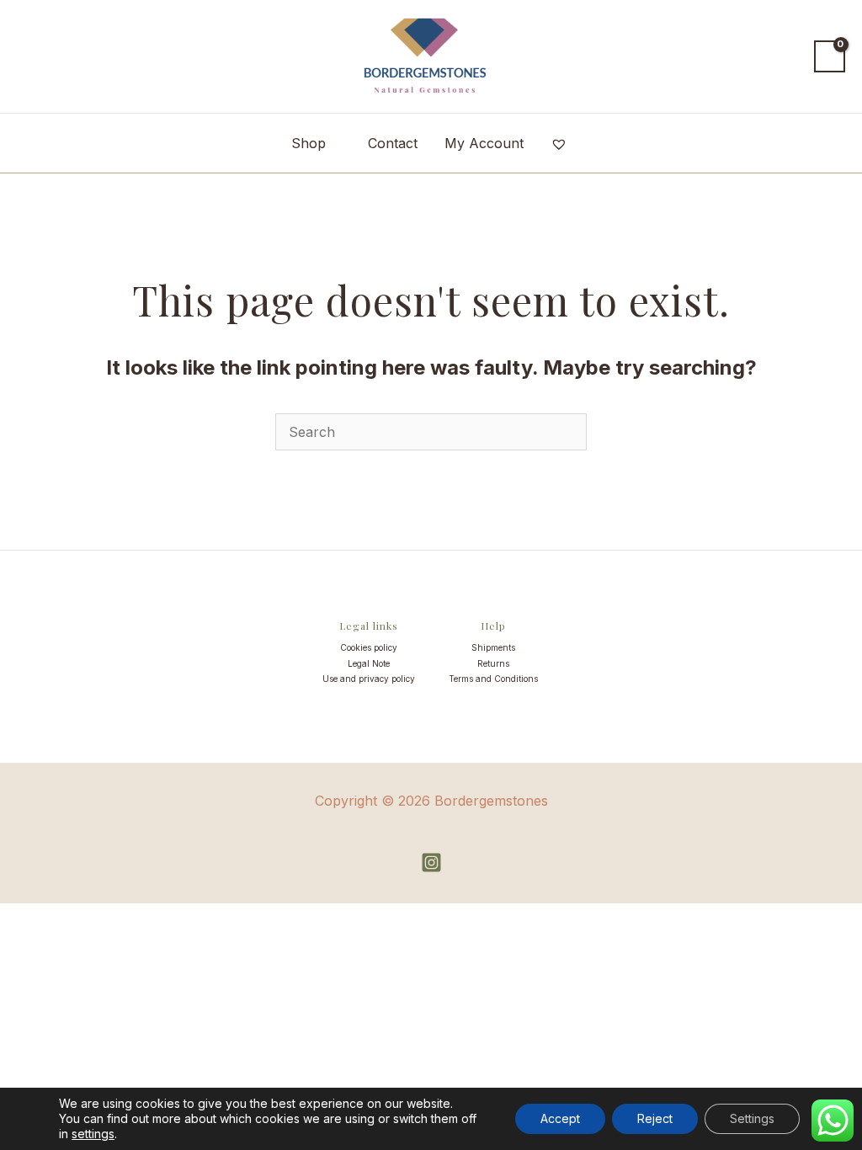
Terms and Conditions (493, 678)
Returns (493, 663)
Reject (655, 1118)
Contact (393, 143)
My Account (484, 143)
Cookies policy (368, 647)
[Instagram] (431, 862)
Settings (752, 1118)
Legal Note (369, 663)
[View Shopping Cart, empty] (829, 56)
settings (93, 1133)
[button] (785, 56)
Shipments (493, 647)
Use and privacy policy (368, 678)
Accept (560, 1118)
